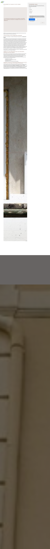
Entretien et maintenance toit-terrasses (24, 4)
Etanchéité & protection (22, 2)
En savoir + (25, 277)
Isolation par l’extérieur (22, 3)
